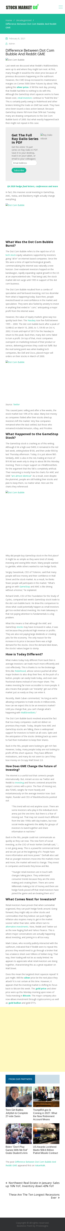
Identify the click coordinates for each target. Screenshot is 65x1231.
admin (12, 43)
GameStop (25, 586)
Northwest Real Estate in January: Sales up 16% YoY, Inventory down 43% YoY (33, 1184)
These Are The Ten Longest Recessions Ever (34, 1196)
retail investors (25, 97)
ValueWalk (40, 1165)
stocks (20, 627)
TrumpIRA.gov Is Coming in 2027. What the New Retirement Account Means (45, 1115)
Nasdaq (31, 320)
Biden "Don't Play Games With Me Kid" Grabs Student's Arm (17, 1150)
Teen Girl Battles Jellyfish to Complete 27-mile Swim (17, 1113)
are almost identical (21, 475)
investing (19, 782)
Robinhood (20, 671)
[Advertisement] (32, 1039)
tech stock (11, 255)
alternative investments (17, 926)
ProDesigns (42, 1225)
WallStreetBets (28, 712)
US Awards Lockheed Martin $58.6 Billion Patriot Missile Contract (45, 1150)
